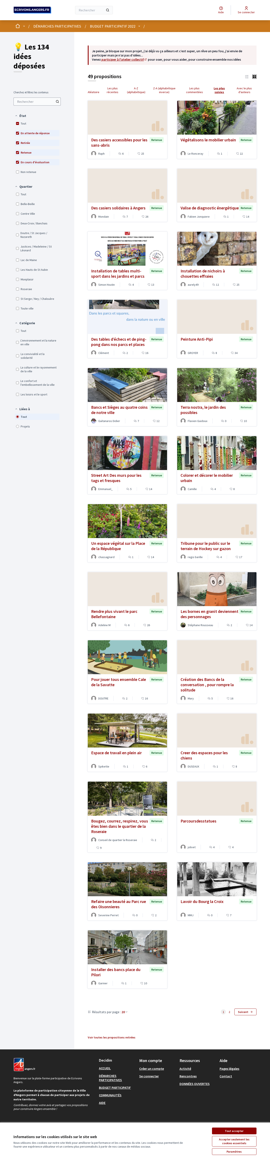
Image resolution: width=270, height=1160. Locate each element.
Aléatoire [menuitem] (93, 92)
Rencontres (188, 1076)
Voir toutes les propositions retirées (111, 1037)
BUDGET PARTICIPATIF (115, 1087)
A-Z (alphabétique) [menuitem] (136, 90)
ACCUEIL (105, 1068)
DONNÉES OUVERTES (195, 1084)
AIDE (102, 1103)
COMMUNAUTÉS (110, 1095)
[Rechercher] (107, 10)
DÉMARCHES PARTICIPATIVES (57, 26)
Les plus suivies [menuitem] (219, 90)
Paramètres (234, 1151)
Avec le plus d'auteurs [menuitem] (244, 90)
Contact (226, 1076)
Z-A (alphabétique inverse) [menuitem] (164, 90)
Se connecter (149, 1076)
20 (123, 1012)
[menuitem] (37, 102)
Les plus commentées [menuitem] (194, 90)
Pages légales (229, 1068)
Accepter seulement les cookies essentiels (234, 1141)
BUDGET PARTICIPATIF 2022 (112, 26)
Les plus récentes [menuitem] (112, 90)
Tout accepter (234, 1131)
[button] (20, 115)
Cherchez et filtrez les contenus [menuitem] (31, 92)
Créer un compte (151, 1068)
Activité (185, 1068)
